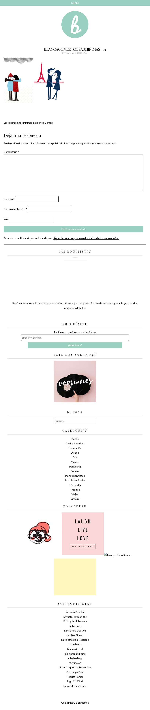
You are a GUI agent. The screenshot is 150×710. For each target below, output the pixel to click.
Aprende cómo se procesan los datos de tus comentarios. (86, 238)
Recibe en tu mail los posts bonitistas (75, 332)
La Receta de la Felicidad (75, 639)
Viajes (75, 494)
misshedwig (75, 658)
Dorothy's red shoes (75, 616)
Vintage (75, 498)
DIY (75, 457)
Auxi (86, 53)
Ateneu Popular (75, 612)
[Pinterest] (81, 317)
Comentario (11, 151)
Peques (75, 471)
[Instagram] (88, 317)
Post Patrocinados (75, 480)
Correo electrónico (15, 209)
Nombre (9, 199)
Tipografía (75, 485)
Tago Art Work (75, 681)
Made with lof (75, 649)
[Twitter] (69, 317)
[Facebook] (75, 317)
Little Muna (75, 644)
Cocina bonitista (75, 443)
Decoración (75, 448)
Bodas (75, 438)
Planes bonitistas (75, 475)
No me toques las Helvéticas (75, 667)
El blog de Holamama (75, 621)
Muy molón (75, 662)
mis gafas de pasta (75, 653)
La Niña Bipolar (75, 635)
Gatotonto (75, 625)
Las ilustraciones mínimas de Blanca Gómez (28, 122)
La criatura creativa (75, 630)
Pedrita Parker (75, 676)
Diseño (75, 452)
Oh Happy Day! (75, 672)
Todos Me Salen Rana (75, 685)
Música (75, 461)
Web (6, 219)
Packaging (75, 466)
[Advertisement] (75, 576)
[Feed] (62, 317)
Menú (75, 2)
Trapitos (75, 489)
